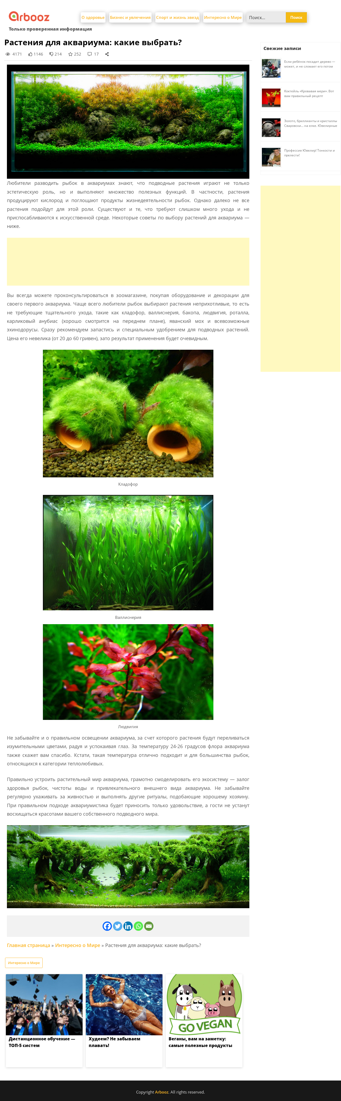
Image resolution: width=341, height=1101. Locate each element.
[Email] (148, 926)
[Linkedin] (128, 926)
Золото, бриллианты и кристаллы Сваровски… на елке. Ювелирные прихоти (310, 126)
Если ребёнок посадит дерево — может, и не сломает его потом (309, 64)
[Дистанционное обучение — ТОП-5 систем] (44, 1004)
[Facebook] (107, 926)
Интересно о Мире (223, 17)
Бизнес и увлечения (130, 17)
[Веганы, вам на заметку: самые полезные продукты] (204, 1004)
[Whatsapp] (138, 926)
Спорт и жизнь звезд (177, 17)
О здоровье (93, 17)
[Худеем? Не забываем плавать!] (124, 1004)
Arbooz (161, 1092)
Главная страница (28, 945)
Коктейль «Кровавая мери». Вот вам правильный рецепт (309, 93)
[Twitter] (117, 926)
